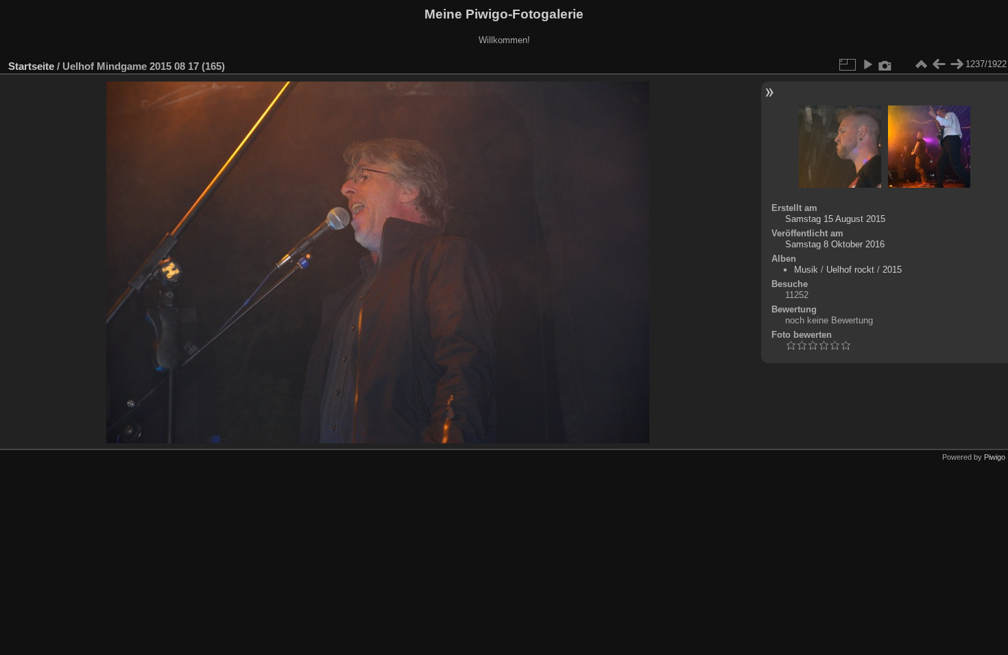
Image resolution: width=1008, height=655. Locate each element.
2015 (892, 269)
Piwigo (994, 457)
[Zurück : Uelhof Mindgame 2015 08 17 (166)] (939, 64)
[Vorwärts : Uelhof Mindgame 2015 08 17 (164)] (956, 64)
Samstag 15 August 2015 (835, 219)
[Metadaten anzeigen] (885, 64)
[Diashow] (867, 64)
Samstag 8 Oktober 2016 (835, 244)
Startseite (31, 66)
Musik (806, 269)
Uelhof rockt (850, 269)
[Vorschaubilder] (921, 64)
